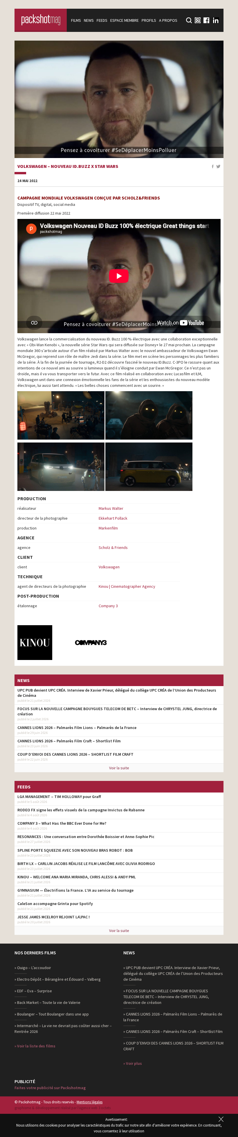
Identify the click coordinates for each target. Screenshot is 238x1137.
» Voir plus (132, 1063)
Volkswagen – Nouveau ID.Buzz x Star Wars (67, 166)
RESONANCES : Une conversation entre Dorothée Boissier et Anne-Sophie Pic (85, 836)
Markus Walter (111, 508)
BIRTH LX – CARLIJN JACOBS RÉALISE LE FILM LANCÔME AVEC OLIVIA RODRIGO (86, 863)
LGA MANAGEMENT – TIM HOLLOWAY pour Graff (59, 796)
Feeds (102, 20)
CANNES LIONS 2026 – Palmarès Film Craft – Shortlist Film (69, 741)
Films (76, 20)
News (89, 20)
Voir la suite (119, 767)
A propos (168, 20)
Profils (149, 20)
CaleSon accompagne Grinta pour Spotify (55, 903)
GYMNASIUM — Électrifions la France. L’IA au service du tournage (75, 890)
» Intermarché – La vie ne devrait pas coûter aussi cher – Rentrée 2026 (63, 1028)
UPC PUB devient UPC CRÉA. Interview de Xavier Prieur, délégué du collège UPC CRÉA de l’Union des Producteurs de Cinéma (116, 693)
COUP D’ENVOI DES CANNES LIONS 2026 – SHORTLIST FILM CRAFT (75, 754)
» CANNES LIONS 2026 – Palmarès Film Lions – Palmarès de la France (172, 1016)
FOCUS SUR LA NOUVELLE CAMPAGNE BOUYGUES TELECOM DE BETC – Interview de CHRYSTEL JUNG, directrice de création (117, 711)
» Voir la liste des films (35, 1046)
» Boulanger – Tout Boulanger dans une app (52, 1014)
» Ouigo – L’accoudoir (33, 967)
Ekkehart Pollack (113, 518)
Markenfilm (108, 528)
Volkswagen (109, 567)
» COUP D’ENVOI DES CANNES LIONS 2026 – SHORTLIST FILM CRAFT (173, 1045)
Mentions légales (89, 1102)
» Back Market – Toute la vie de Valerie (47, 1002)
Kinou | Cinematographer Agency (127, 586)
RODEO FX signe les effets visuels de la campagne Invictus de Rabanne (81, 810)
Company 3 (108, 605)
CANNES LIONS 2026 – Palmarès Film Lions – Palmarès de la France (76, 727)
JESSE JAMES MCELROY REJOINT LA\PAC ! (53, 917)
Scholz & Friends (113, 547)
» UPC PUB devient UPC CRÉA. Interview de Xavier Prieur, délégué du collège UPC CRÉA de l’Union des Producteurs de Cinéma (173, 973)
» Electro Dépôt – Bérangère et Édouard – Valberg (58, 979)
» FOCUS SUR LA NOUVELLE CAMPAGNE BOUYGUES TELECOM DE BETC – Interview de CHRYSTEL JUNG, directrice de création (166, 996)
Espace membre (124, 20)
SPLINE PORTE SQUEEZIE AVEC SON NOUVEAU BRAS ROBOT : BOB (75, 850)
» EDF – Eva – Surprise (33, 990)
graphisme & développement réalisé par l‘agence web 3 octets (63, 1107)
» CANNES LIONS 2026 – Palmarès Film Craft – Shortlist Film (173, 1031)
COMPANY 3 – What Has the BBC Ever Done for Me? (61, 823)
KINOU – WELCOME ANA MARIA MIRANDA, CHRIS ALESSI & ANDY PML (76, 877)
